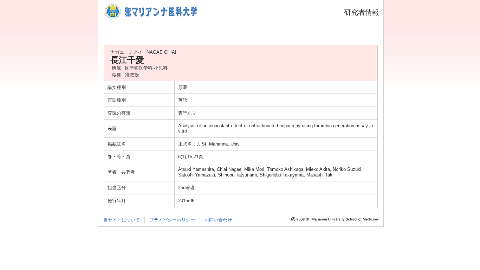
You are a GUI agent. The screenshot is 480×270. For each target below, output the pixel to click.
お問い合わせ (218, 220)
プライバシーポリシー (172, 220)
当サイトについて (121, 220)
